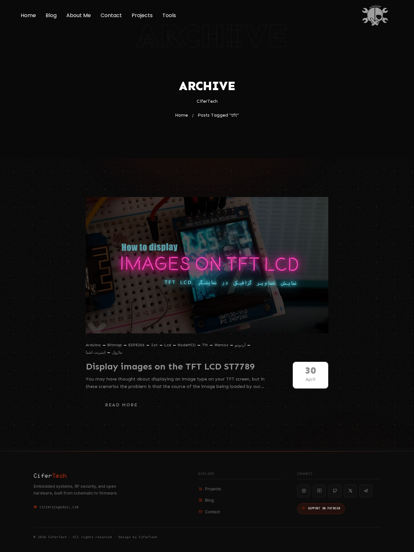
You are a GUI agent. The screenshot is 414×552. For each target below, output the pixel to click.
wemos (221, 345)
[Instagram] (303, 490)
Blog (51, 15)
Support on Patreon (324, 508)
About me (78, 15)
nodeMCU (187, 345)
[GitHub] (334, 490)
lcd (167, 345)
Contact (111, 15)
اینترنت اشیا (95, 352)
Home (28, 15)
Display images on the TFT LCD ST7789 (170, 366)
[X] (350, 490)
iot (154, 345)
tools (169, 15)
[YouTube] (319, 490)
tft (205, 345)
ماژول (117, 352)
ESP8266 (136, 345)
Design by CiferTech (138, 537)
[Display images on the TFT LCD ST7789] (207, 265)
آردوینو (240, 345)
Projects (142, 15)
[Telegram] (365, 490)
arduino (93, 345)
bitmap (114, 345)
